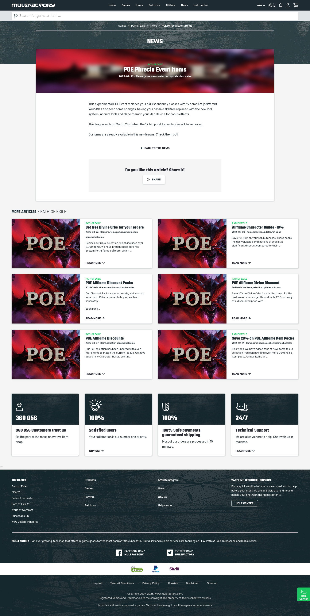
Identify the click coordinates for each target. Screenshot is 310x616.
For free (89, 497)
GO (15, 16)
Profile (287, 5)
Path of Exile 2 (20, 504)
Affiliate (170, 5)
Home (112, 5)
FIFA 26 (16, 492)
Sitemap (212, 583)
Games (126, 5)
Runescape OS (20, 516)
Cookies (173, 583)
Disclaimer (192, 583)
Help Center (303, 597)
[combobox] (261, 6)
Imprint (97, 583)
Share (156, 179)
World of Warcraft (22, 510)
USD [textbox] (259, 6)
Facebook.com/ (134, 553)
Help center (201, 5)
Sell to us (154, 5)
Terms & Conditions (122, 583)
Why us (162, 497)
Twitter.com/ (184, 553)
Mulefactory (33, 5)
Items (139, 5)
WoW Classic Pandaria (25, 522)
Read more (93, 263)
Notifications (281, 5)
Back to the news (157, 148)
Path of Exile (19, 486)
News (184, 5)
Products (90, 480)
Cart (296, 5)
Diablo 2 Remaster (23, 498)
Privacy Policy (151, 583)
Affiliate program (168, 480)
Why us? (94, 451)
